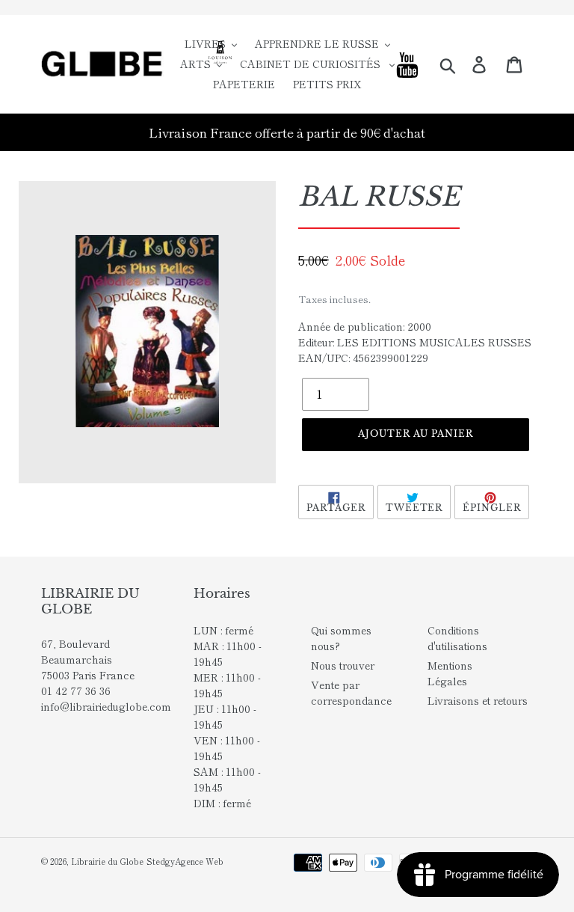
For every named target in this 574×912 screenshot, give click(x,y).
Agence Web (199, 861)
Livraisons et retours (478, 700)
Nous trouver (342, 665)
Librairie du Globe (107, 861)
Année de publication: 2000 (364, 326)
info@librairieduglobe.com (106, 706)
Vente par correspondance (351, 692)
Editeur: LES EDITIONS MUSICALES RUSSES (414, 341)
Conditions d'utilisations (457, 637)
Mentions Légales (450, 673)
